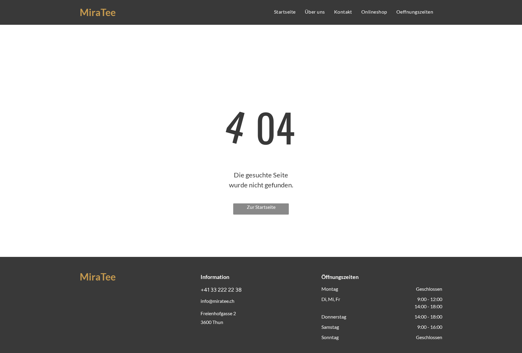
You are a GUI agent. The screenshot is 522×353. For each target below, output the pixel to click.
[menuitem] (284, 12)
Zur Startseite (261, 207)
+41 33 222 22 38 (221, 290)
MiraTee (98, 12)
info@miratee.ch (217, 301)
